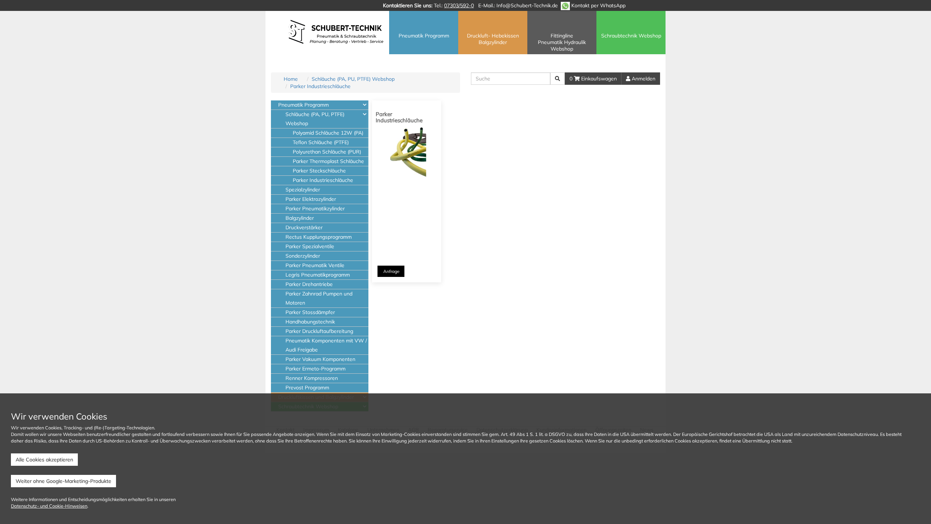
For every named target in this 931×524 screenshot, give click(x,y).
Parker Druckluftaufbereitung (319, 331)
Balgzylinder (299, 218)
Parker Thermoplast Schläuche (328, 161)
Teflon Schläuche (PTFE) (321, 142)
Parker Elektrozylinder (310, 199)
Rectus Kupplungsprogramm (318, 237)
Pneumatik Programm (303, 105)
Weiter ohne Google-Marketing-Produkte (63, 481)
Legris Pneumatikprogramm (317, 274)
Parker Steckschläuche (319, 170)
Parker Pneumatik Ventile (314, 265)
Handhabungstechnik (310, 321)
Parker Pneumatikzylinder (315, 208)
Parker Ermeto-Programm (315, 368)
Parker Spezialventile (309, 246)
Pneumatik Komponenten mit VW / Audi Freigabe (326, 345)
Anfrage (391, 271)
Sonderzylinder (302, 256)
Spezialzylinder (302, 189)
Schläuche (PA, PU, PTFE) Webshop (353, 79)
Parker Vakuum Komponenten (320, 359)
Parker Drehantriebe (309, 284)
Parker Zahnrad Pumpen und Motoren (318, 298)
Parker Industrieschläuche (320, 86)
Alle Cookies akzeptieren (44, 459)
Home (291, 79)
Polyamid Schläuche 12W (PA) (328, 133)
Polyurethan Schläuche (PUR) (327, 151)
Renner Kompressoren (311, 378)
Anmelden (642, 78)
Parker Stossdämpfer (310, 312)
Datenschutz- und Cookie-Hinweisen (49, 506)
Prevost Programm (307, 387)
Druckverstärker (304, 227)
